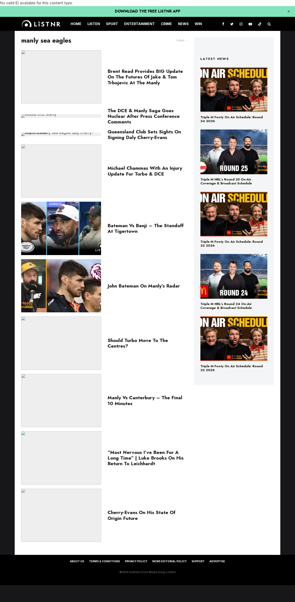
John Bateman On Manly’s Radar (144, 286)
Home (76, 24)
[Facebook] (223, 24)
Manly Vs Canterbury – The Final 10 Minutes (145, 400)
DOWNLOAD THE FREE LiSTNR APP (147, 11)
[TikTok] (260, 24)
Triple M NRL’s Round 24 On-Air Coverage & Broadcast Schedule (226, 306)
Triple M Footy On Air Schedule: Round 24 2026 (231, 119)
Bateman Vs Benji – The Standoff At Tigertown (146, 228)
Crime (166, 24)
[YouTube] (250, 24)
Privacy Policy (136, 561)
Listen (93, 24)
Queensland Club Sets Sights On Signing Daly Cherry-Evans (144, 134)
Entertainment (139, 24)
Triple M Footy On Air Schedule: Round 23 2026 (231, 244)
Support (198, 561)
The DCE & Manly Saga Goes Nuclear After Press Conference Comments (144, 116)
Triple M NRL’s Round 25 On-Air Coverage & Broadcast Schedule (226, 181)
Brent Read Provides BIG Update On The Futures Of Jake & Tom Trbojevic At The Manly (145, 76)
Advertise (217, 561)
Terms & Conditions (104, 561)
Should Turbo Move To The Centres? (138, 343)
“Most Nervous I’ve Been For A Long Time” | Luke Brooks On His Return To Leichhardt (146, 457)
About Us (77, 561)
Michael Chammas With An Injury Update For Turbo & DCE (145, 171)
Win (198, 24)
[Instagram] (241, 24)
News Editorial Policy (169, 561)
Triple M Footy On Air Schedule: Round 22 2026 (231, 368)
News (183, 24)
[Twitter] (231, 24)
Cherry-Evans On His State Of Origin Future (141, 515)
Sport (112, 24)
